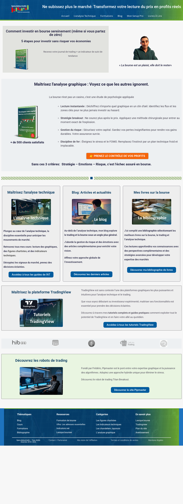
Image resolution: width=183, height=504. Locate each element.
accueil (65, 15)
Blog (120, 15)
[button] (24, 414)
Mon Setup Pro (135, 15)
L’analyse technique (85, 15)
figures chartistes (17, 251)
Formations (106, 15)
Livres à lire (155, 15)
